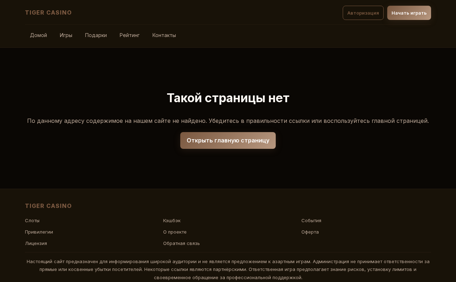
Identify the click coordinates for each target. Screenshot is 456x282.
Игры (66, 35)
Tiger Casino (48, 12)
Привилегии (39, 232)
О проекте (175, 232)
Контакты (164, 35)
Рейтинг (130, 35)
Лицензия (36, 243)
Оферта (310, 232)
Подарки (96, 35)
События (311, 220)
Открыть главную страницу (228, 140)
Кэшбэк (172, 220)
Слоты (32, 220)
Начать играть (409, 13)
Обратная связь (181, 243)
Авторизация (363, 13)
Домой (38, 35)
